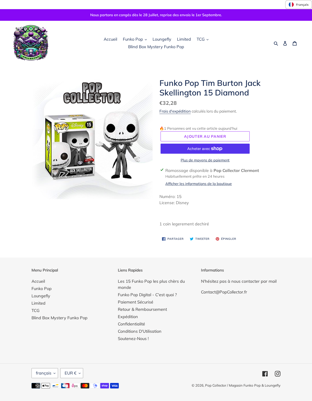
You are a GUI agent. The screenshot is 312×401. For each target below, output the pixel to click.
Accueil (38, 281)
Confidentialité (131, 324)
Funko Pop (42, 288)
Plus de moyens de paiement (205, 160)
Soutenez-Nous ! (133, 338)
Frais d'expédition (175, 111)
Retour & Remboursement (142, 309)
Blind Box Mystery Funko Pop (59, 317)
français (43, 373)
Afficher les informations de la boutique (198, 183)
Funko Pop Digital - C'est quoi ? (147, 294)
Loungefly (41, 295)
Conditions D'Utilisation (139, 331)
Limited (38, 303)
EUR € (71, 373)
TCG (36, 310)
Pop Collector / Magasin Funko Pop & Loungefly (242, 385)
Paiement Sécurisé (135, 302)
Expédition (128, 316)
